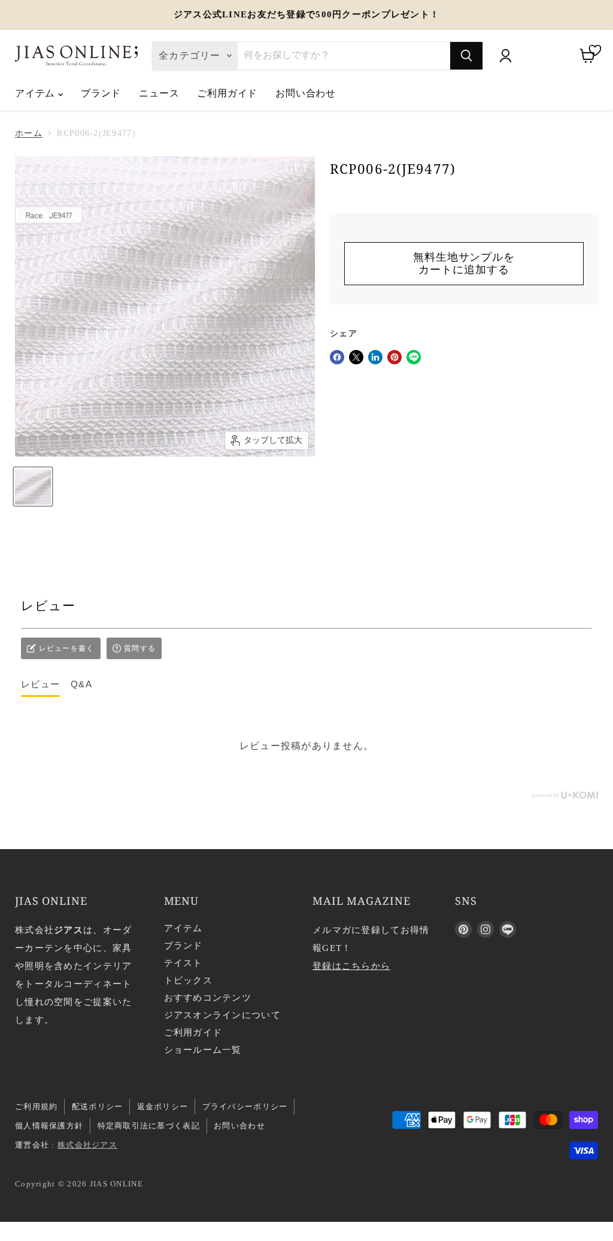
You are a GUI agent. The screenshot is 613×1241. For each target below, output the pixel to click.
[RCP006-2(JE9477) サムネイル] (33, 486)
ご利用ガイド (227, 92)
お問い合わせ (305, 92)
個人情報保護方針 (49, 1125)
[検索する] (466, 56)
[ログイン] (505, 56)
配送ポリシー (97, 1106)
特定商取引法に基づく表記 (149, 1125)
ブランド (101, 92)
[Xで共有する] (356, 357)
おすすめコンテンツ (208, 998)
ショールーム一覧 (203, 1050)
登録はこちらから (351, 966)
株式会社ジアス (87, 1144)
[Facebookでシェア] (337, 357)
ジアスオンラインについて (222, 1015)
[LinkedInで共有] (375, 357)
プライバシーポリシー (245, 1106)
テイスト (183, 963)
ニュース (159, 92)
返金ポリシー (163, 1106)
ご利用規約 (36, 1106)
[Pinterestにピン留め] (394, 357)
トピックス (188, 980)
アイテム (36, 92)
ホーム (29, 133)
